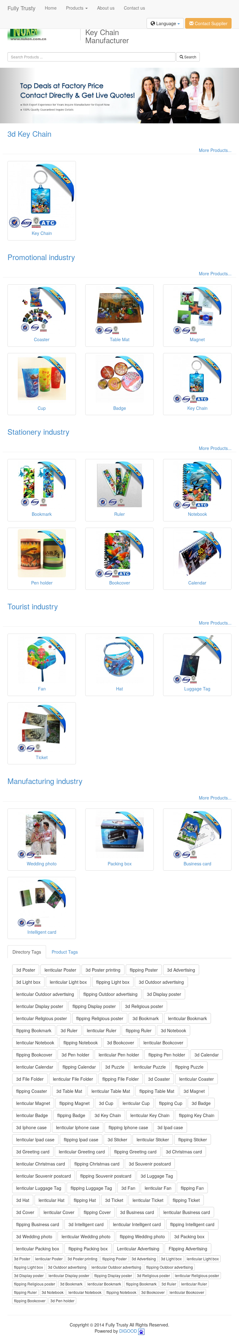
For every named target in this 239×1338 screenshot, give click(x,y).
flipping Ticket (186, 1200)
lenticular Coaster (196, 1079)
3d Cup (106, 1103)
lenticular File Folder (73, 1079)
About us (106, 8)
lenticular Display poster (39, 1006)
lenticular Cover (59, 1212)
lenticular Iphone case (77, 1127)
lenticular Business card (186, 1212)
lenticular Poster (60, 970)
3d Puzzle (114, 1067)
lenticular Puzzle (150, 1067)
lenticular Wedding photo (86, 1236)
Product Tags (65, 952)
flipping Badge (71, 1115)
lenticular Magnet (33, 1103)
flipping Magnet (74, 1103)
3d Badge (201, 1103)
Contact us (134, 8)
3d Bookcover (120, 1042)
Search (189, 56)
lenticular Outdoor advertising (45, 994)
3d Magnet (194, 1091)
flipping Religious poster (99, 1018)
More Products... (215, 150)
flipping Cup (170, 1103)
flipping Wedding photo (142, 1236)
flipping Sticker (192, 1139)
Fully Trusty (21, 8)
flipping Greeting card (135, 1151)
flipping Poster (144, 970)
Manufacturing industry (44, 780)
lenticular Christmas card (40, 1164)
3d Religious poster (144, 1006)
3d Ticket (114, 1200)
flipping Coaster (31, 1091)
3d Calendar (206, 1055)
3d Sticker (117, 1139)
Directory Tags (26, 952)
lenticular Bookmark (187, 1018)
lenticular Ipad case (35, 1139)
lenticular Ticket (148, 1200)
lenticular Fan (158, 1188)
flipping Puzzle (189, 1067)
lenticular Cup (136, 1103)
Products (75, 8)
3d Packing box (189, 1236)
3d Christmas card (184, 1151)
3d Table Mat (69, 1091)
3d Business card (137, 1212)
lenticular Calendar (34, 1067)
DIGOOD (128, 1331)
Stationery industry (38, 431)
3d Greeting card (32, 1151)
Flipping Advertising (188, 1248)
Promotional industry (41, 256)
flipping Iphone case (128, 1127)
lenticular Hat (51, 1200)
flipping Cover (97, 1212)
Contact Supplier (210, 23)
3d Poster (25, 970)
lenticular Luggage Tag (38, 1188)
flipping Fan (192, 1188)
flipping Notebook (80, 1042)
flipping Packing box (88, 1248)
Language (166, 23)
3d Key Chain (29, 133)
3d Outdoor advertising (161, 982)
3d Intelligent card (86, 1224)
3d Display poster (164, 994)
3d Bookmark (146, 1018)
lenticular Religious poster (41, 1018)
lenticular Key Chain (150, 1115)
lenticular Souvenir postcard (43, 1176)
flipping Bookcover (34, 1055)
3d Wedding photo (34, 1236)
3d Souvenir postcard (150, 1164)
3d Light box (28, 982)
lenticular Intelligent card (137, 1224)
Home (51, 8)
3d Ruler (69, 1030)
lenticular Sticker (153, 1139)
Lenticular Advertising (138, 1248)
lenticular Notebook (35, 1042)
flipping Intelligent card (192, 1224)
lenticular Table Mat (110, 1091)
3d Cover (25, 1212)
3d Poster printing (103, 970)
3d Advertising (181, 970)
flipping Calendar (79, 1067)
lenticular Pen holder (119, 1055)
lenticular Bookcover (163, 1042)
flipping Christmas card (97, 1164)
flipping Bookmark (33, 1030)
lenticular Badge (32, 1115)
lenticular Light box (68, 982)
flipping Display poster (94, 1006)
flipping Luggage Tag (91, 1188)
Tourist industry (32, 606)
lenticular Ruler (101, 1030)
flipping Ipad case (81, 1139)
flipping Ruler (139, 1030)
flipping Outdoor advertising (110, 994)
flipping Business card (37, 1224)
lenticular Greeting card (82, 1151)
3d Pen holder (75, 1055)
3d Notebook (173, 1030)
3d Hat (22, 1200)
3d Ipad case (170, 1127)
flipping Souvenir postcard (105, 1176)
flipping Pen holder (166, 1055)
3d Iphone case (31, 1127)
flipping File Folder (120, 1079)
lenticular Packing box (37, 1248)
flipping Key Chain (196, 1115)
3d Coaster (159, 1079)
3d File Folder (30, 1079)
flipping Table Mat (156, 1091)
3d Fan (128, 1188)
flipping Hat (85, 1200)
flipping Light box (112, 982)
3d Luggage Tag (157, 1176)
